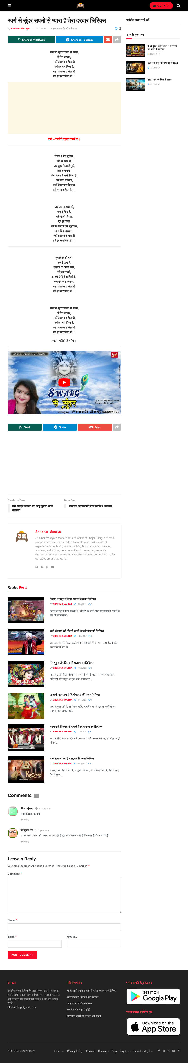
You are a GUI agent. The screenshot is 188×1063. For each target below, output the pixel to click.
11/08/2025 (81, 635)
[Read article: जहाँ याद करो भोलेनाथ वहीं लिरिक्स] (135, 67)
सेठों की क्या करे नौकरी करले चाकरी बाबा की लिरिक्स (77, 631)
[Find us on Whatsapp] (179, 1051)
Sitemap (102, 1051)
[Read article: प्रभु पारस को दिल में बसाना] (135, 84)
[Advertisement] (64, 108)
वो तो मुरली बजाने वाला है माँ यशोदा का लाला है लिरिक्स (162, 47)
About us (59, 1051)
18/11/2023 (81, 699)
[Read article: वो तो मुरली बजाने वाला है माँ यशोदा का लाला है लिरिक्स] (135, 50)
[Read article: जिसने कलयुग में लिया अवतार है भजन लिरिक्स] (26, 610)
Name (12, 920)
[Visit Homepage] (80, 5)
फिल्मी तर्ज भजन (70, 28)
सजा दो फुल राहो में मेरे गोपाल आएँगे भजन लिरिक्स (75, 694)
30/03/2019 (42, 28)
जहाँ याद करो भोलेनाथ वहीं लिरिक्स (163, 62)
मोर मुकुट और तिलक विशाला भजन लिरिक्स (71, 663)
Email (12, 936)
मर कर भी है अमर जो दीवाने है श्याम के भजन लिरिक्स (76, 726)
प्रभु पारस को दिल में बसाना (160, 79)
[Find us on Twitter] (168, 1051)
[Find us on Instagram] (163, 1051)
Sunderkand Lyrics (143, 1051)
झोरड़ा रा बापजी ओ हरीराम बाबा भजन (84, 1016)
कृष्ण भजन (57, 28)
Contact (90, 1051)
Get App (162, 5)
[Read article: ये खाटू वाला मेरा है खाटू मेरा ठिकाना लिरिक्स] (26, 769)
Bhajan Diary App (120, 1051)
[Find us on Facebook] (159, 1051)
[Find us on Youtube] (173, 1051)
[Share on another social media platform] (117, 39)
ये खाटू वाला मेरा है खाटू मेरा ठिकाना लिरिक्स (72, 758)
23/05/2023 (81, 763)
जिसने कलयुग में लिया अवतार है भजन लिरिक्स (73, 599)
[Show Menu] (9, 5)
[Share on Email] (108, 39)
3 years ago (44, 830)
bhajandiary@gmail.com (22, 1007)
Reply (26, 819)
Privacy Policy (75, 1051)
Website (72, 936)
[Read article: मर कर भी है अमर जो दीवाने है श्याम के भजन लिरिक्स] (26, 737)
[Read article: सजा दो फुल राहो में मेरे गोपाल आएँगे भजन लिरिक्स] (26, 706)
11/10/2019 (81, 731)
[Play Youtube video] (64, 382)
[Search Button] (178, 5)
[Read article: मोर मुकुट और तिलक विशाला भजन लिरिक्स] (26, 674)
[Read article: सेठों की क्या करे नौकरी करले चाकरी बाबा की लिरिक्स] (26, 642)
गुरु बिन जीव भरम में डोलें (78, 1009)
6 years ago (44, 808)
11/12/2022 (81, 667)
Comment (15, 873)
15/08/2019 (81, 604)
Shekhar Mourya (20, 28)
